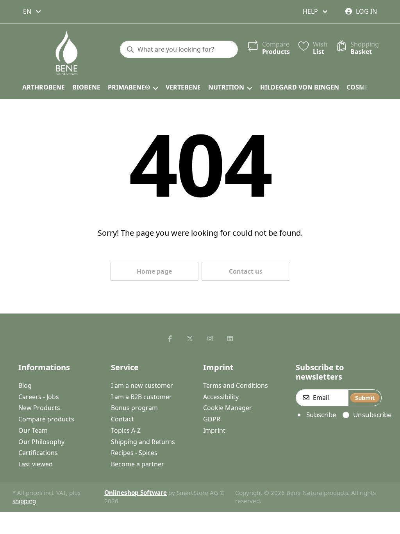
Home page (154, 271)
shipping (24, 501)
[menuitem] (43, 88)
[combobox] (32, 11)
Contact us (245, 271)
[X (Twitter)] (189, 338)
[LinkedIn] (230, 338)
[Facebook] (170, 338)
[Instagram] (210, 338)
